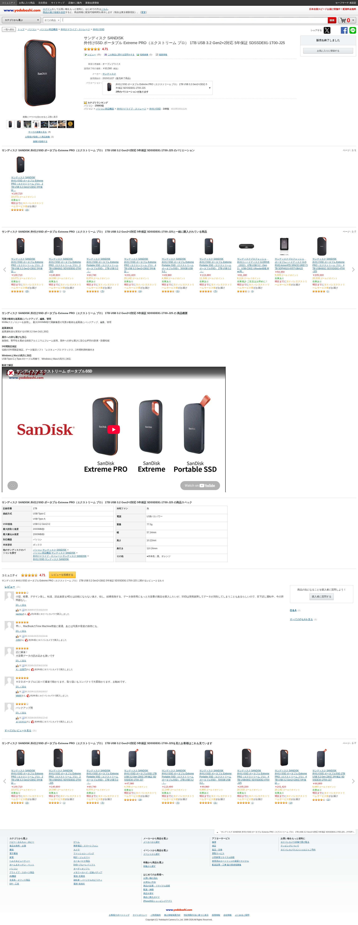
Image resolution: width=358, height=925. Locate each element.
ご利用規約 (155, 915)
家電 (12, 857)
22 (328, 799)
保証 (214, 846)
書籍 (12, 850)
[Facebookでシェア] (344, 33)
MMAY (19, 695)
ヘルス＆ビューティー (20, 861)
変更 (143, 12)
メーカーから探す (151, 842)
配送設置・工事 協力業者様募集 (226, 865)
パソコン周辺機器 (105, 109)
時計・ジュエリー (81, 857)
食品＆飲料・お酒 (18, 846)
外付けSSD (155, 109)
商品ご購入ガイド (151, 897)
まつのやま (21, 722)
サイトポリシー (140, 915)
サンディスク (109, 74)
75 (102, 291)
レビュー (92, 54)
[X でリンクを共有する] (327, 33)
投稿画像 (144, 54)
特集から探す (149, 866)
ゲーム (76, 842)
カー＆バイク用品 (81, 861)
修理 (214, 842)
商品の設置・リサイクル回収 (156, 886)
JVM (18, 640)
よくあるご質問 (242, 915)
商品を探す (148, 893)
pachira (19, 614)
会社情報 (227, 915)
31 (178, 291)
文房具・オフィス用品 (20, 880)
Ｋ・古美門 (21, 669)
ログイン (47, 9)
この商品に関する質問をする (121, 54)
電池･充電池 (79, 876)
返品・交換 (217, 850)
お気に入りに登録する (328, 50)
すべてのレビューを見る (18, 730)
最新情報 (163, 54)
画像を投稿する (40, 141)
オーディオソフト (81, 869)
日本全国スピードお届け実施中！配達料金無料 (332, 9)
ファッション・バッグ (83, 853)
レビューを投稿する (62, 574)
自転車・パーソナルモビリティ (87, 880)
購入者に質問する (321, 596)
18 (140, 799)
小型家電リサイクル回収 (223, 857)
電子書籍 (14, 853)
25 (27, 210)
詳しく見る (21, 605)
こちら (104, 9)
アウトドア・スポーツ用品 (22, 872)
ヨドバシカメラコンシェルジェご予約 (298, 850)
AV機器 (13, 876)
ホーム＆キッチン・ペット (22, 865)
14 (140, 291)
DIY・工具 (14, 884)
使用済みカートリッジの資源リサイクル (230, 861)
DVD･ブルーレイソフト (84, 865)
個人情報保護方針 (172, 915)
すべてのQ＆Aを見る (301, 619)
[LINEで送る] (352, 33)
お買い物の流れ (150, 878)
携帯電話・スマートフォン (85, 846)
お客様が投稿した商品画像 (37, 137)
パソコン (88, 105)
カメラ (76, 850)
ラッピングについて (290, 846)
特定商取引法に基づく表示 (196, 915)
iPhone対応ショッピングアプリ (157, 901)
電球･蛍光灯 (79, 884)
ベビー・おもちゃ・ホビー (22, 842)
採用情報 (216, 915)
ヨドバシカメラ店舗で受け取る (295, 842)
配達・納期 (148, 889)
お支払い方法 (149, 882)
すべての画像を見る (37, 132)
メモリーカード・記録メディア (87, 872)
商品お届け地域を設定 (54, 12)
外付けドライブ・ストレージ (131, 109)
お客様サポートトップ (119, 915)
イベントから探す (151, 854)
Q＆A (293, 610)
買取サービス (218, 853)
